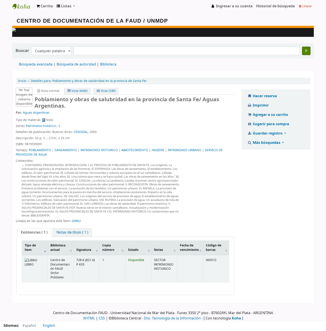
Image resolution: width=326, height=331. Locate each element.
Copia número (108, 247)
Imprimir (260, 105)
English (49, 325)
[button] (45, 6)
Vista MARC (79, 91)
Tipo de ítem (30, 247)
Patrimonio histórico (41, 126)
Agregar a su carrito (270, 114)
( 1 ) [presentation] (34, 232)
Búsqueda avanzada (36, 64)
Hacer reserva (264, 96)
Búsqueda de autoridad (76, 64)
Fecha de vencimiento (189, 247)
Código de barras (213, 247)
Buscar (22, 51)
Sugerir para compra (270, 124)
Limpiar (306, 6)
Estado (133, 250)
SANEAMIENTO (66, 150)
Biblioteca (108, 64)
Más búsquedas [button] (266, 142)
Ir (306, 51)
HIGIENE (158, 150)
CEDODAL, (81, 132)
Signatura (83, 250)
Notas (158, 250)
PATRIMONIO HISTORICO (99, 150)
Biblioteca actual (57, 247)
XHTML (89, 318)
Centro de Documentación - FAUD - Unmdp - (23, 6)
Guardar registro (267, 133)
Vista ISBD (108, 91)
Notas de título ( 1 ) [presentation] (72, 232)
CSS (102, 318)
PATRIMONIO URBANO (184, 150)
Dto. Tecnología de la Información (172, 318)
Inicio (22, 81)
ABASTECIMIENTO (134, 150)
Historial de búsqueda (275, 6)
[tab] (34, 232)
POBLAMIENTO (40, 150)
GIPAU (76, 221)
